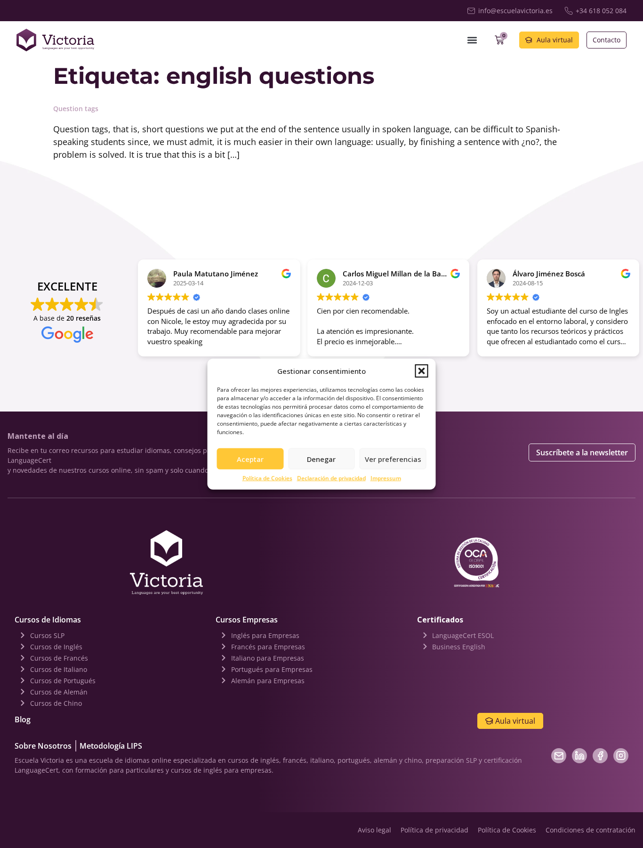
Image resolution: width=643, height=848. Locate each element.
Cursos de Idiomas (48, 619)
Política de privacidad (434, 829)
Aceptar (250, 458)
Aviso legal (374, 829)
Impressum (385, 478)
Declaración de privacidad (331, 478)
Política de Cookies (267, 478)
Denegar (321, 458)
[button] (421, 371)
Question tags (75, 108)
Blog (23, 719)
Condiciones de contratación (590, 829)
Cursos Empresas (247, 619)
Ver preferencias (393, 458)
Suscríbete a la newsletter (582, 452)
